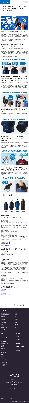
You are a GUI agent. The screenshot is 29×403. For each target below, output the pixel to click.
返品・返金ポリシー (19, 396)
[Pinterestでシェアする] (11, 305)
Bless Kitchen (4, 327)
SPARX (16, 319)
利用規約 (12, 396)
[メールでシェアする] (20, 305)
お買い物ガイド (4, 395)
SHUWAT (3, 319)
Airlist (16, 316)
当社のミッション (19, 338)
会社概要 (17, 336)
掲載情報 (3, 348)
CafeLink (17, 324)
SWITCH (3, 321)
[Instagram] (18, 388)
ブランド (3, 310)
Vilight (2, 324)
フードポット (4, 362)
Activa (16, 314)
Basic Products (18, 318)
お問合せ (18, 350)
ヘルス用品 (3, 365)
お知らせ (3, 341)
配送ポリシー (3, 398)
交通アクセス (18, 339)
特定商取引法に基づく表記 (13, 395)
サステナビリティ (20, 347)
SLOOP (16, 322)
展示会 (2, 346)
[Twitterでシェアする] (8, 305)
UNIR (2, 318)
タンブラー (3, 359)
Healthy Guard (4, 329)
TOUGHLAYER (4, 322)
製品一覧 (3, 352)
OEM (2, 334)
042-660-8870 (15, 384)
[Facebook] (14, 388)
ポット (2, 356)
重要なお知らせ (4, 343)
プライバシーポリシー (5, 396)
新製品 (2, 345)
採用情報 (18, 343)
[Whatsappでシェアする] (14, 305)
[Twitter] (11, 388)
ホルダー (3, 357)
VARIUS (3, 325)
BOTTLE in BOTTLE (5, 313)
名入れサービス (5, 337)
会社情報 (18, 334)
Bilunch (17, 321)
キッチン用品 (4, 364)
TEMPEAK (17, 313)
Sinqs (16, 325)
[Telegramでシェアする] (17, 305)
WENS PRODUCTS (5, 314)
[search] (23, 2)
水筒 (2, 354)
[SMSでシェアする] (23, 305)
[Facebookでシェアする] (5, 305)
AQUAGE (3, 316)
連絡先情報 (10, 398)
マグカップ (3, 361)
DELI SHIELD (18, 327)
